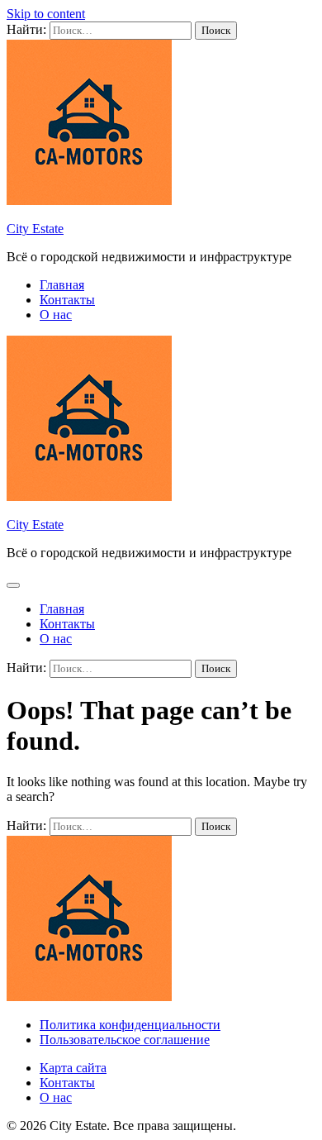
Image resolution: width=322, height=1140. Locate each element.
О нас (56, 315)
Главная (62, 285)
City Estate (35, 229)
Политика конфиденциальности (130, 1025)
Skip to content (46, 14)
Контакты (67, 300)
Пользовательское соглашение (125, 1040)
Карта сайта (73, 1068)
